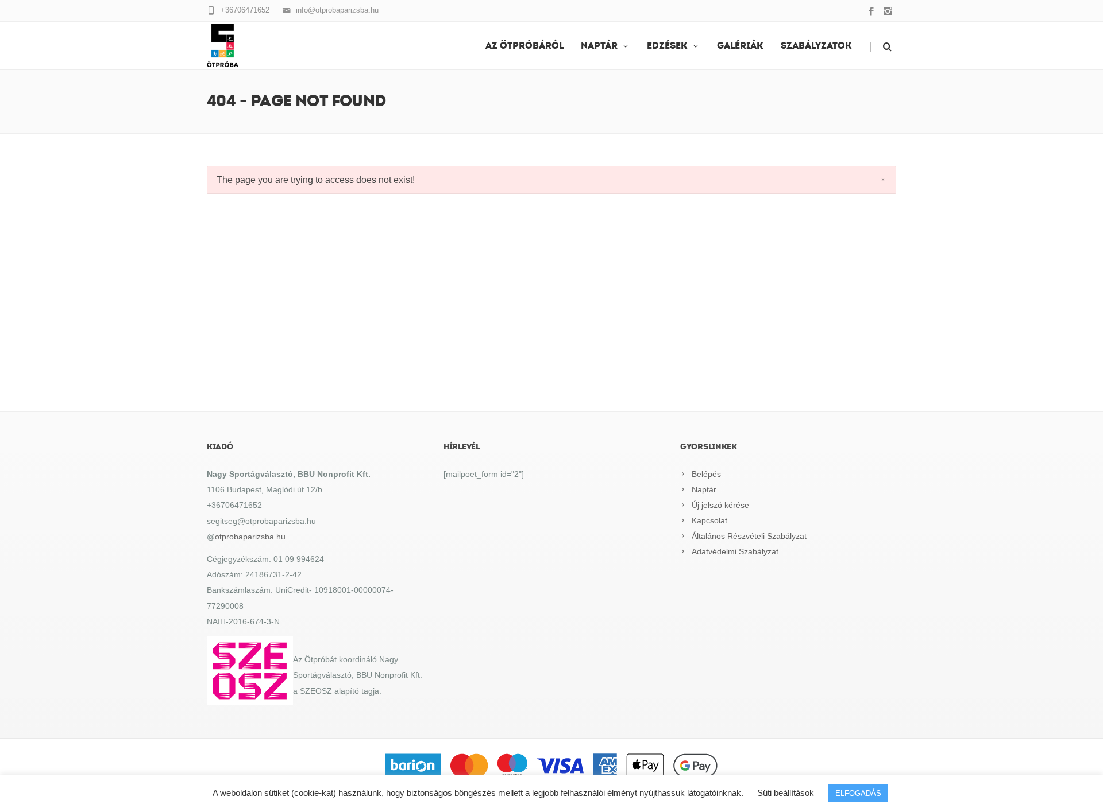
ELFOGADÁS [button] (858, 793)
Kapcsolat (709, 520)
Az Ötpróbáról (524, 46)
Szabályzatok (816, 46)
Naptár (599, 46)
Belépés (706, 474)
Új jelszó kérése (720, 505)
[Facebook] (871, 12)
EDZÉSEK (667, 46)
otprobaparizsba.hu (250, 536)
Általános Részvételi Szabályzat (749, 536)
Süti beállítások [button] (785, 793)
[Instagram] (888, 12)
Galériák (740, 46)
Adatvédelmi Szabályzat (735, 551)
